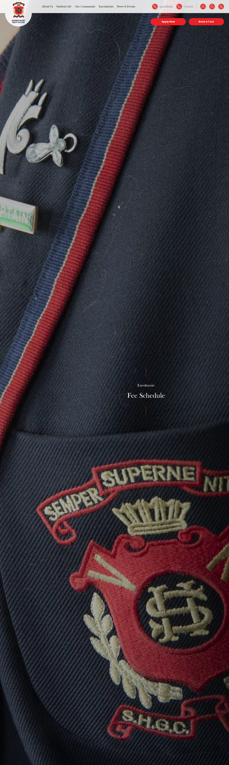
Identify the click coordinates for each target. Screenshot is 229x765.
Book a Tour (206, 21)
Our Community (85, 6)
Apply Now (168, 21)
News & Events (126, 6)
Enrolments (106, 6)
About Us (47, 6)
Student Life (63, 6)
